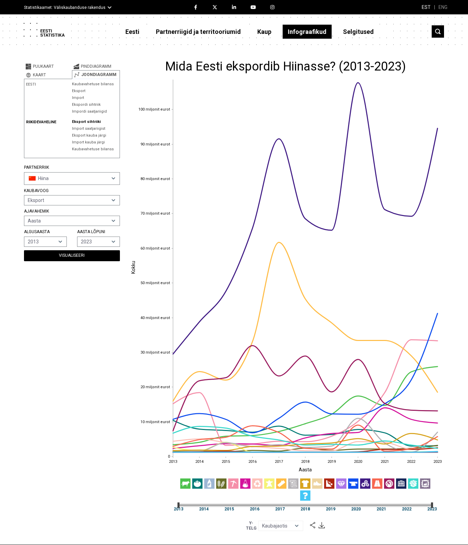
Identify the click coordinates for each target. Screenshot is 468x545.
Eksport (78, 91)
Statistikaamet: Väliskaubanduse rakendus (65, 7)
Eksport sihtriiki (86, 121)
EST (426, 7)
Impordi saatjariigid (89, 111)
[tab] (48, 66)
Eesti (132, 31)
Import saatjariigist (88, 128)
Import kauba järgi (88, 142)
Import (78, 98)
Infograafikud (307, 31)
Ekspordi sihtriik (86, 104)
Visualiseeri (72, 255)
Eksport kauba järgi (89, 135)
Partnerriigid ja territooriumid (198, 31)
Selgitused (358, 31)
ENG (443, 7)
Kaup (264, 31)
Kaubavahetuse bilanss (93, 84)
